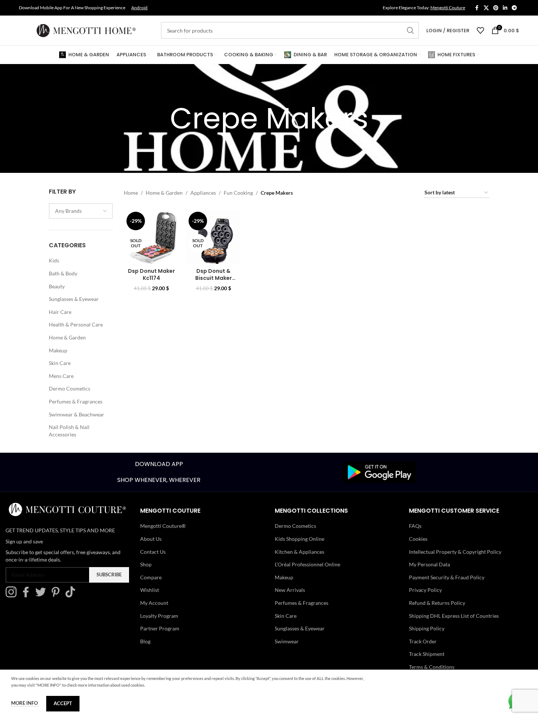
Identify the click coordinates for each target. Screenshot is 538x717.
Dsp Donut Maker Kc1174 (151, 274)
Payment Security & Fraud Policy (446, 577)
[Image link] (379, 471)
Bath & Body (63, 273)
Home (131, 193)
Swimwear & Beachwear (76, 414)
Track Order (423, 641)
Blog (145, 641)
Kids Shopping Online (299, 539)
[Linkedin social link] (505, 8)
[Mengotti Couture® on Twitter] (42, 595)
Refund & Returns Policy (437, 603)
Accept (63, 703)
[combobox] (81, 211)
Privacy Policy (425, 590)
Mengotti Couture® (163, 526)
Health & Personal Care (76, 324)
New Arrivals (290, 590)
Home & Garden (67, 337)
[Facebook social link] (477, 8)
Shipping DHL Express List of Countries (454, 616)
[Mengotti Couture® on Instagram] (13, 595)
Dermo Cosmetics (69, 388)
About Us (151, 539)
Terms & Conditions (431, 667)
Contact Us (153, 552)
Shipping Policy (426, 628)
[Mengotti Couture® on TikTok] (72, 595)
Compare (151, 577)
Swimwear (287, 641)
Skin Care (60, 363)
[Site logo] (86, 30)
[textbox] (81, 211)
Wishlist (149, 590)
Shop (146, 564)
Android (139, 7)
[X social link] (486, 8)
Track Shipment (426, 654)
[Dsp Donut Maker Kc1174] (151, 236)
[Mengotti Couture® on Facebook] (27, 595)
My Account (154, 603)
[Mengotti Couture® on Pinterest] (57, 595)
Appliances (203, 193)
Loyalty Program (159, 616)
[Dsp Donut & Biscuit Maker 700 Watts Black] (213, 236)
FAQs (415, 526)
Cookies (418, 539)
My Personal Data (429, 564)
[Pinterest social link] (496, 8)
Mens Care (61, 376)
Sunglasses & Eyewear (74, 299)
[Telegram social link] (514, 8)
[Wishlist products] (480, 30)
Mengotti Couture (447, 7)
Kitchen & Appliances (299, 552)
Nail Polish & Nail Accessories (69, 431)
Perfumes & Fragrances (75, 401)
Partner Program (159, 628)
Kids (54, 260)
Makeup (58, 350)
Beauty (57, 286)
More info (25, 703)
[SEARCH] (410, 30)
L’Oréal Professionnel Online (307, 564)
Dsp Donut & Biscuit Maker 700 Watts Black (213, 278)
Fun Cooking (238, 193)
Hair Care (60, 312)
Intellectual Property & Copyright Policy (455, 552)
